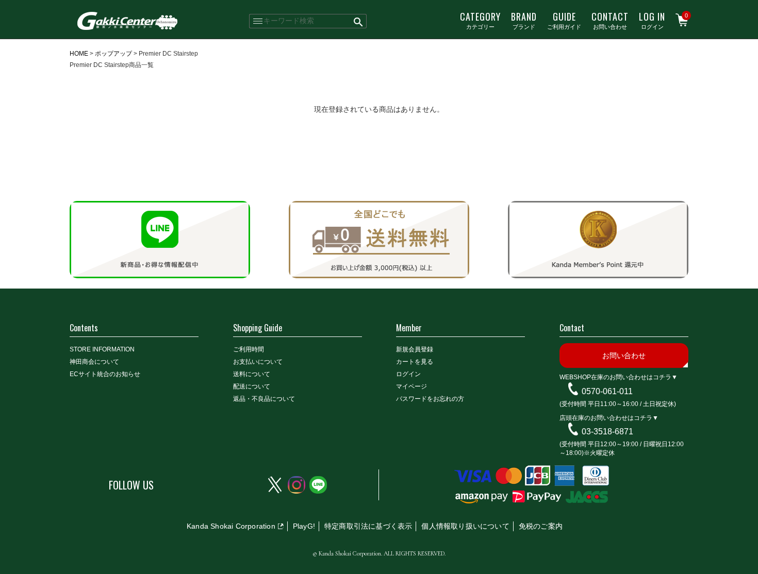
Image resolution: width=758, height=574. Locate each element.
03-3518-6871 (607, 431)
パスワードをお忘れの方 (430, 398)
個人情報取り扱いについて (465, 526)
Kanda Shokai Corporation (231, 526)
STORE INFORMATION (102, 349)
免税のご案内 (541, 526)
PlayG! (304, 526)
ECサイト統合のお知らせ (105, 374)
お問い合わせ (610, 20)
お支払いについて (258, 361)
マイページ (411, 386)
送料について (251, 374)
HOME (79, 53)
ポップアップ (113, 53)
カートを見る (414, 361)
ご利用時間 (248, 349)
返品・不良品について (264, 398)
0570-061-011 (607, 391)
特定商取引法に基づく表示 (368, 526)
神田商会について (94, 361)
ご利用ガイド (564, 20)
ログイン (652, 20)
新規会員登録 (414, 349)
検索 (359, 21)
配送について (251, 386)
